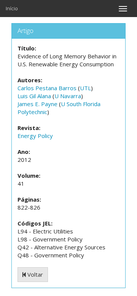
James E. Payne (37, 104)
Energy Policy (35, 135)
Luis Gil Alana (34, 96)
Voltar (34, 274)
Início (12, 8)
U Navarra (67, 96)
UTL (85, 88)
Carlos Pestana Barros (47, 88)
